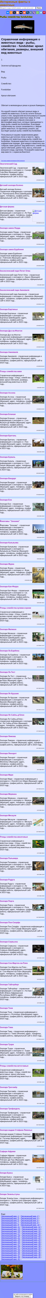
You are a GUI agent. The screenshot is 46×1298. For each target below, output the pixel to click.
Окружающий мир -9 (10, 1225)
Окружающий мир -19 (10, 1236)
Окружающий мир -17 (10, 1233)
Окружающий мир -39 (10, 1257)
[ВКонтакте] (7, 12)
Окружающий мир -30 (31, 1246)
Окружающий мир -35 (10, 1253)
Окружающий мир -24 (31, 1240)
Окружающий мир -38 (31, 1255)
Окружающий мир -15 (10, 1231)
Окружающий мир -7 (10, 1223)
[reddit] (24, 12)
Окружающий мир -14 (31, 1229)
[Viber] (34, 12)
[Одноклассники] (11, 12)
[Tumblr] (30, 12)
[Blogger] (17, 12)
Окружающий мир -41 (10, 1259)
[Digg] (21, 12)
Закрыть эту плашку (22, 1296)
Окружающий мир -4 (29, 1218)
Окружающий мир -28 (31, 1244)
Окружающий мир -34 (31, 1251)
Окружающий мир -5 (10, 1221)
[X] (14, 12)
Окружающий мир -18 (31, 1233)
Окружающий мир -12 (31, 1227)
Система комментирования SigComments (13, 160)
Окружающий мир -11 (10, 1227)
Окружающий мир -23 (10, 1240)
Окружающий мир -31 (10, 1249)
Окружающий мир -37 (10, 1255)
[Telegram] (40, 12)
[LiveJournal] (27, 12)
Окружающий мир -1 (10, 1216)
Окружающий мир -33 (10, 1251)
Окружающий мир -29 (10, 1246)
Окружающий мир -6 (29, 1221)
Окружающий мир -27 (10, 1244)
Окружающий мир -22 (31, 1238)
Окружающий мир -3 (10, 1218)
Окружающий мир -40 (31, 1257)
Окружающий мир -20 (31, 1236)
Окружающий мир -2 (29, 1216)
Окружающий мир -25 (10, 1242)
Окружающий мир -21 (10, 1238)
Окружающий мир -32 (31, 1249)
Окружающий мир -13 (10, 1229)
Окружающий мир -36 (31, 1253)
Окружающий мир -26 (31, 1242)
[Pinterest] (44, 12)
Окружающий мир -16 (31, 1231)
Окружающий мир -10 (30, 1225)
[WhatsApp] (37, 12)
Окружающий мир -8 (29, 1223)
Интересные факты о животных (15, 3)
